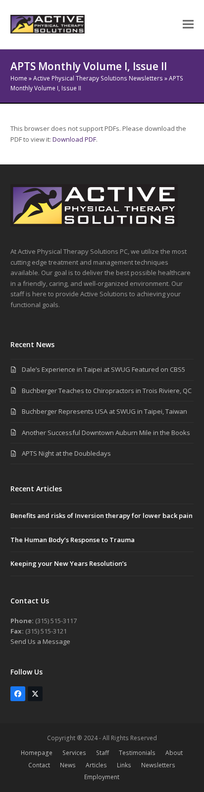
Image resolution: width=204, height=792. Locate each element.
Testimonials (137, 753)
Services (74, 753)
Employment (101, 777)
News (68, 765)
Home (18, 78)
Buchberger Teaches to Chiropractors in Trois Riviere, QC (107, 390)
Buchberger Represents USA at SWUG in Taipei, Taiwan (104, 411)
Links (124, 765)
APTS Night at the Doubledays (66, 453)
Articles (96, 765)
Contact (39, 765)
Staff (102, 753)
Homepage (36, 753)
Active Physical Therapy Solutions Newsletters (98, 78)
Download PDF (74, 139)
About (174, 753)
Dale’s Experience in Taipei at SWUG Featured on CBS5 (103, 369)
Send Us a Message (40, 641)
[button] (188, 24)
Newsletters (158, 765)
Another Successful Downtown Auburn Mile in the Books (106, 432)
